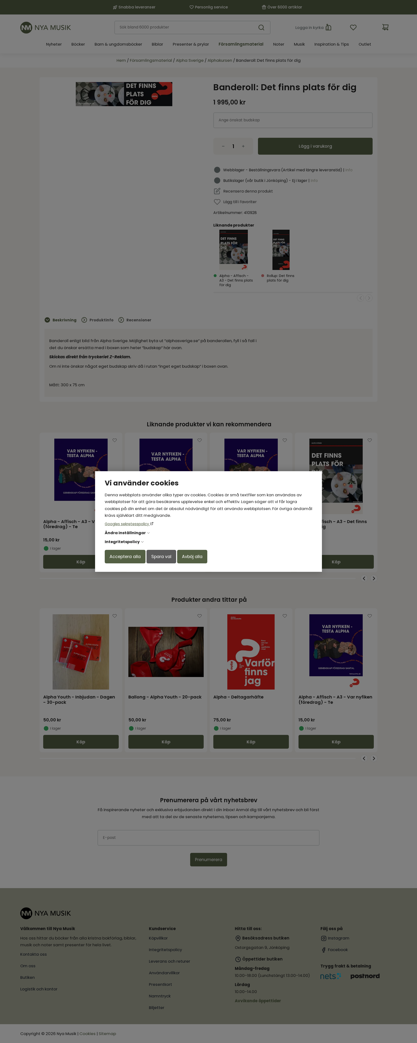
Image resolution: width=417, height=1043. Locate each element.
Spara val (161, 556)
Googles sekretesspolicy (127, 523)
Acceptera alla (125, 556)
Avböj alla (192, 556)
